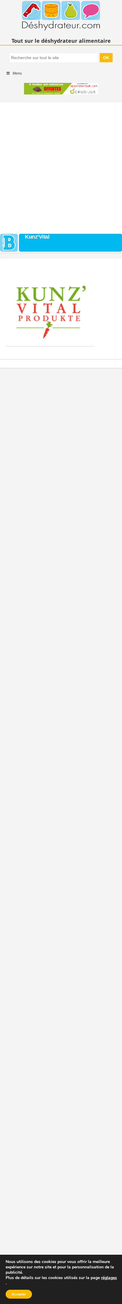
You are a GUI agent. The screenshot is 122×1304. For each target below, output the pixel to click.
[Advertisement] (61, 166)
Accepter (19, 1294)
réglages (109, 1278)
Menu (17, 73)
